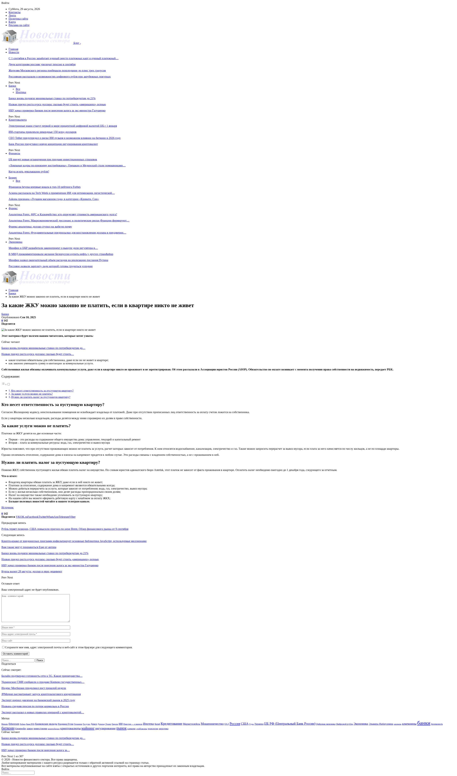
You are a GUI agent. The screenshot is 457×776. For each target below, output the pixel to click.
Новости (14, 52)
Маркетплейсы (191, 723)
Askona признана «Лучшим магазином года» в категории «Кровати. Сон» (54, 199)
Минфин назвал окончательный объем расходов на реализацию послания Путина (58, 260)
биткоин (7, 728)
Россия (235, 723)
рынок (121, 728)
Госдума (86, 724)
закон (30, 728)
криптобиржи (54, 729)
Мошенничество (212, 723)
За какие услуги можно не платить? (32, 393)
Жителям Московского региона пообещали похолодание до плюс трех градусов (57, 70)
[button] (5, 384)
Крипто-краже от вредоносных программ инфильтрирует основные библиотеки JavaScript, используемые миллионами (74, 541)
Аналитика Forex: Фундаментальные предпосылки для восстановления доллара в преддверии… (67, 232)
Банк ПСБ (30, 724)
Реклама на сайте (19, 25)
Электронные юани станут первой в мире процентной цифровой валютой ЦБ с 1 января (63, 125)
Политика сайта (18, 18)
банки (423, 723)
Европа (115, 724)
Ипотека (21, 92)
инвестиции (40, 728)
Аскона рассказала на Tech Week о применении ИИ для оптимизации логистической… (62, 192)
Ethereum (14, 723)
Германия (78, 724)
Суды (251, 724)
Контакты (15, 12)
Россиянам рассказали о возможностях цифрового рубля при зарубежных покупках (60, 76)
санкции (131, 728)
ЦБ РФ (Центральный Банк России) (289, 723)
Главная (13, 49)
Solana (23, 724)
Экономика (15, 241)
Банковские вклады (46, 723)
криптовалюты (70, 728)
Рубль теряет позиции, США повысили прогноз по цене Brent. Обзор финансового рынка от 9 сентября (64, 528)
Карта (12, 21)
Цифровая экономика (325, 724)
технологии (153, 728)
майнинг (88, 728)
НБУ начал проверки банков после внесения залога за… (35, 750)
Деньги (94, 724)
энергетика (163, 728)
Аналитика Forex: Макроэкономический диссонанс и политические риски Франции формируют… (69, 220)
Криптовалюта (18, 119)
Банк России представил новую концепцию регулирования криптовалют (53, 144)
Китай (157, 724)
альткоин (397, 724)
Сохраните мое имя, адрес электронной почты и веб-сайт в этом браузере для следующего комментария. (68, 647)
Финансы (14, 153)
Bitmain (4, 724)
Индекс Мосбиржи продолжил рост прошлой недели (33, 688)
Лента (12, 15)
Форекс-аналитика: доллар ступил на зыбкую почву (40, 226)
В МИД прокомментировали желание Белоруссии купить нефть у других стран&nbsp (61, 254)
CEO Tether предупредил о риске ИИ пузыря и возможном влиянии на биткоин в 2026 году (65, 137)
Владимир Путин (65, 724)
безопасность (437, 724)
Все (18, 89)
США (244, 723)
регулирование (105, 728)
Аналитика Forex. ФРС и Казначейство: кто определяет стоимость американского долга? (63, 214)
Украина (258, 723)
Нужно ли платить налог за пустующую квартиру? (40, 396)
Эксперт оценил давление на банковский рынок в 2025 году (38, 700)
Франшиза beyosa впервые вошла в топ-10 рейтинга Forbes (45, 186)
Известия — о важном (132, 724)
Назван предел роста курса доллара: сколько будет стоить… (37, 354)
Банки (12, 85)
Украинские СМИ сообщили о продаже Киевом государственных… (42, 681)
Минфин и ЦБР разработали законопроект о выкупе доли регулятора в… (53, 247)
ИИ (121, 723)
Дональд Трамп (104, 724)
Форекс (13, 208)
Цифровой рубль (344, 724)
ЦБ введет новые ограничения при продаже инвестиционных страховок (53, 159)
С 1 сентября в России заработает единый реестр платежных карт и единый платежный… (64, 58)
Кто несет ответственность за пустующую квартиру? (42, 390)
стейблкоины (141, 729)
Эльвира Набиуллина (381, 723)
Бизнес (13, 177)
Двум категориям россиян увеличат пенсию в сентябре (42, 64)
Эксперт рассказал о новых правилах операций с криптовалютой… (42, 712)
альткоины (409, 723)
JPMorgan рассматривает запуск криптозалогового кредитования (41, 694)
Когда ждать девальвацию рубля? (29, 171)
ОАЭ (226, 724)
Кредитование (171, 723)
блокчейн (20, 728)
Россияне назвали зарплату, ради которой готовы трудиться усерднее (51, 266)
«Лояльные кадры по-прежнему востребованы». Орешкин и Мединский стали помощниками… (67, 165)
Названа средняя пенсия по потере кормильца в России (35, 706)
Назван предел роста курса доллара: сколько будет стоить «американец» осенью (57, 104)
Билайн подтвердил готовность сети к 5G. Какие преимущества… (41, 675)
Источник (7, 507)
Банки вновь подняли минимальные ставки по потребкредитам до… (43, 348)
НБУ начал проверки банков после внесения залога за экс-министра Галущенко (57, 110)
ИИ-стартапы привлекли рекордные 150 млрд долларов (42, 131)
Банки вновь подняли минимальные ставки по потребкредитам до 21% (52, 98)
